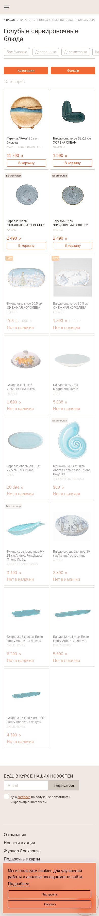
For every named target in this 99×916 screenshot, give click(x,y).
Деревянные (45, 52)
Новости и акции (19, 843)
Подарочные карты (22, 859)
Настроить (50, 894)
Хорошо (50, 904)
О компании (15, 835)
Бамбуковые (17, 52)
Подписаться (64, 785)
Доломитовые (75, 52)
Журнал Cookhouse (22, 851)
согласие (24, 797)
